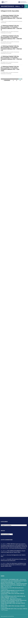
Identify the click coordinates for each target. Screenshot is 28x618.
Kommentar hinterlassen (17, 21)
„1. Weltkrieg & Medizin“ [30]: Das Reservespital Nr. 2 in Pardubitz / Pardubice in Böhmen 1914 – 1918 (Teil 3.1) (11, 48)
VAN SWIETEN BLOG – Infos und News (11, 6)
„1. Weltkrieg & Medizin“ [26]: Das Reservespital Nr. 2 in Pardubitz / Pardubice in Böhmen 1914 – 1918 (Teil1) (10, 68)
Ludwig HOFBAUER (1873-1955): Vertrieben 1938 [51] (14, 608)
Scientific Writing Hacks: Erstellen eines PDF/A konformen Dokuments (13, 559)
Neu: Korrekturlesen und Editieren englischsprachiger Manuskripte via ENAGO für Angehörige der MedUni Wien (13, 565)
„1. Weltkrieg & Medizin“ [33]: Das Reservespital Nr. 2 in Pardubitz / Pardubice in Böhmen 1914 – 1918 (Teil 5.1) (11, 17)
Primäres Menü (26, 6)
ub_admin (9, 21)
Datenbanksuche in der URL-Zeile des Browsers (12, 587)
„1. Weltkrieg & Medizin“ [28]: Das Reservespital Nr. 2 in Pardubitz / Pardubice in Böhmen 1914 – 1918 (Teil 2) (11, 58)
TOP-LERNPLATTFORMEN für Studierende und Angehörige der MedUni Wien (13, 551)
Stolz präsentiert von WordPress (7, 616)
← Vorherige (6, 80)
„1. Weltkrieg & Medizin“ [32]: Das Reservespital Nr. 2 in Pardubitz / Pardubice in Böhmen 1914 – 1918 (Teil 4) (11, 28)
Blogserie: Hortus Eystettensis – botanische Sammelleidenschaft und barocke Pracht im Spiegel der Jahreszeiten (14, 585)
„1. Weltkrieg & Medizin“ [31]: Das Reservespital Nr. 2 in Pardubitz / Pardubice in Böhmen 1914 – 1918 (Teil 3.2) (11, 38)
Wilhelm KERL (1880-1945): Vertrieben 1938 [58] (13, 606)
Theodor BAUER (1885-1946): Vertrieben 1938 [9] (13, 603)
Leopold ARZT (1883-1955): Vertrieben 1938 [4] (12, 593)
